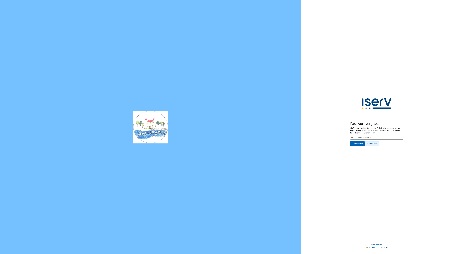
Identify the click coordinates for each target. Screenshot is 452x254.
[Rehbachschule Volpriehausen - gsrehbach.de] (150, 127)
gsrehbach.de (376, 244)
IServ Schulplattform (379, 247)
